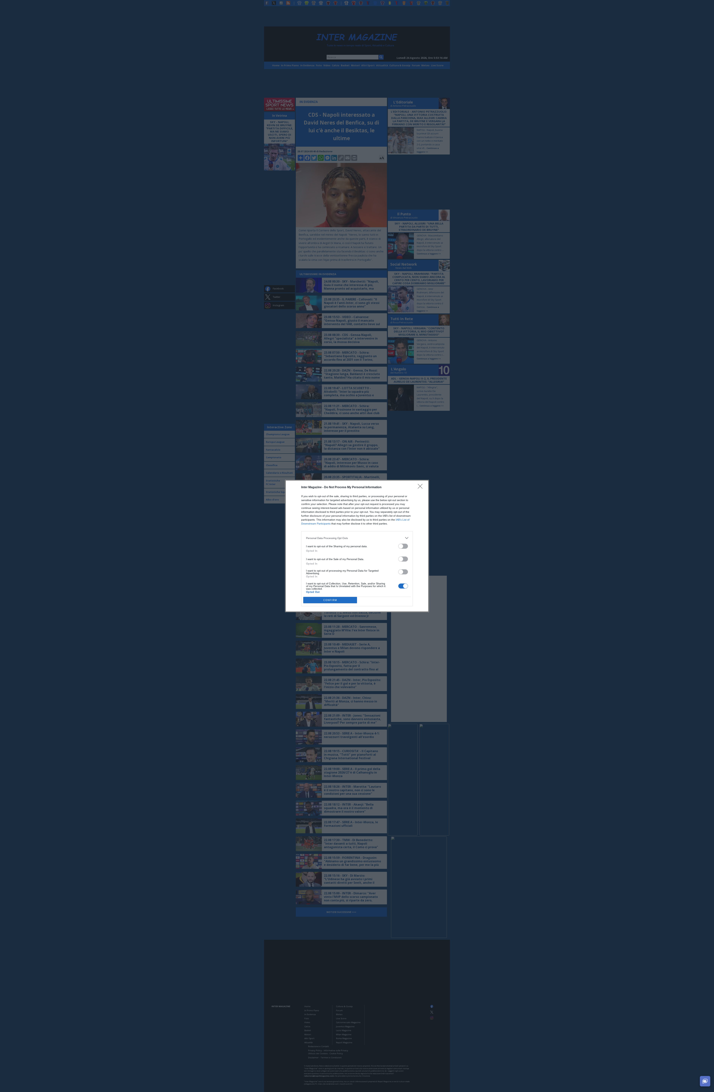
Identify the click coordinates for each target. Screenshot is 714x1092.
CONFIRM (330, 600)
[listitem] (357, 538)
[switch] (403, 546)
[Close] (421, 487)
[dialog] (357, 546)
